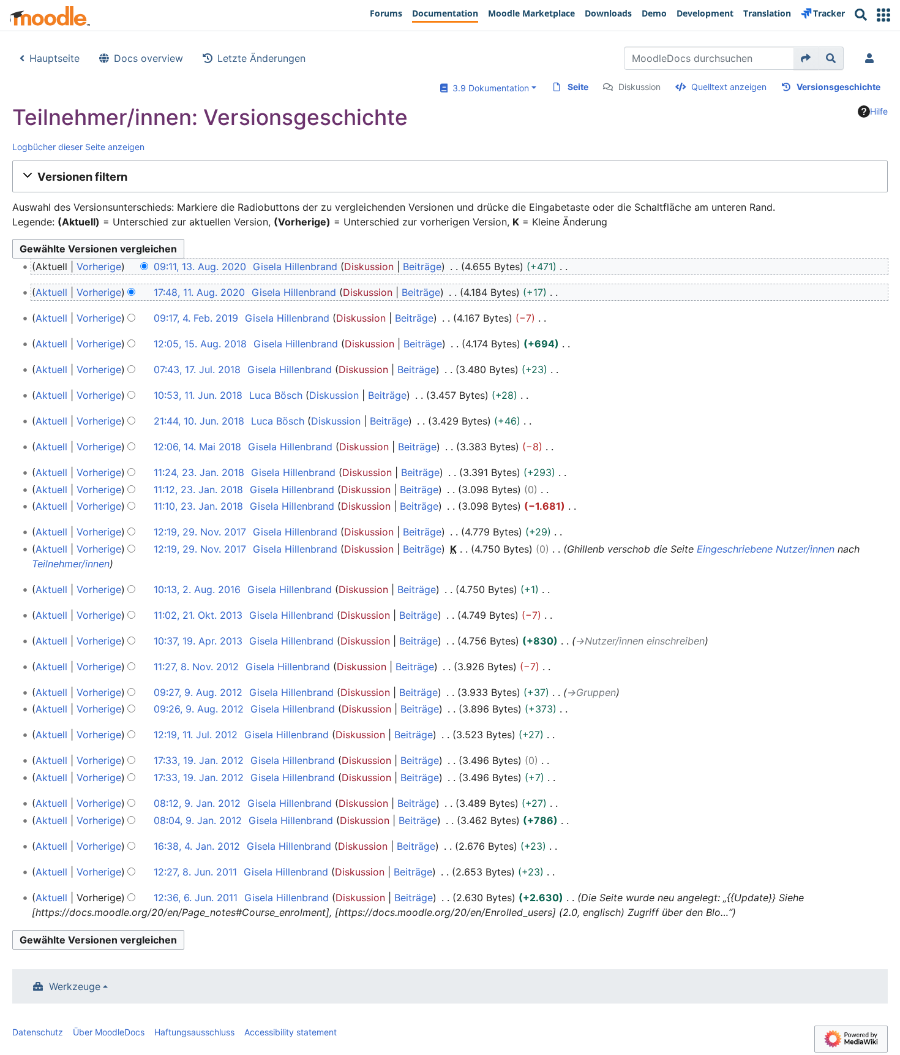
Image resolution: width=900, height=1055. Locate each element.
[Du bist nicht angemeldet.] (871, 58)
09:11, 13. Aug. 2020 (200, 266)
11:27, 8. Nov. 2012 (196, 666)
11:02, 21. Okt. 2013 (198, 615)
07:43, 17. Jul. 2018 (197, 369)
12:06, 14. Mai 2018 (197, 447)
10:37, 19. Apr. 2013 (198, 641)
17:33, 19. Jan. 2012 (199, 760)
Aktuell (51, 292)
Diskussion (639, 86)
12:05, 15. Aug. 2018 (200, 344)
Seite (578, 86)
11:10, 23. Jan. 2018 (198, 506)
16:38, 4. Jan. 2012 (197, 846)
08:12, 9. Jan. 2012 (197, 803)
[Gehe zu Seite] (806, 58)
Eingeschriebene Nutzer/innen (765, 549)
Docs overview (148, 58)
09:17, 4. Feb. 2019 (196, 318)
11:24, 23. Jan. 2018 (199, 472)
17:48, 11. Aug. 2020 (199, 292)
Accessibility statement (290, 1032)
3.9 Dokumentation (488, 88)
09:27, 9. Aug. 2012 (198, 692)
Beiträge (422, 266)
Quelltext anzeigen (729, 86)
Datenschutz (37, 1032)
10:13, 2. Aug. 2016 (197, 589)
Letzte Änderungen (261, 58)
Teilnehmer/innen (71, 564)
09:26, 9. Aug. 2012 (199, 709)
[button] (883, 15)
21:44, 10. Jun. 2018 (199, 421)
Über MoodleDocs (108, 1032)
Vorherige (99, 266)
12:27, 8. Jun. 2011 (195, 872)
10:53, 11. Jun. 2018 (198, 395)
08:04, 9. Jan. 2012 (198, 820)
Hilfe (879, 111)
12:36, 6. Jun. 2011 (196, 897)
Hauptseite (54, 58)
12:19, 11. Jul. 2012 (196, 734)
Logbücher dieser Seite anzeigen (78, 147)
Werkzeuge (74, 986)
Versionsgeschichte (838, 86)
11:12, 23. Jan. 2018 (198, 489)
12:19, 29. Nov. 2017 (200, 532)
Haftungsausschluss (194, 1032)
